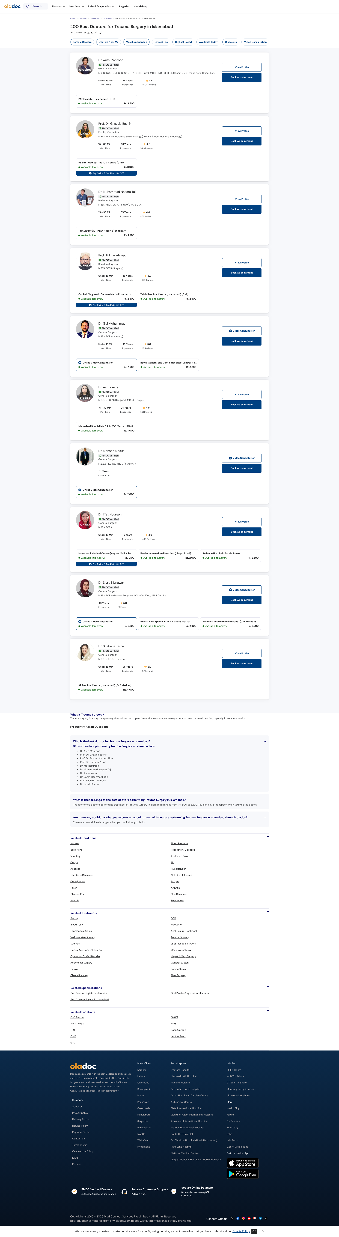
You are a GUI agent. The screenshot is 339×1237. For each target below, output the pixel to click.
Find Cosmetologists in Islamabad (89, 999)
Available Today (208, 41)
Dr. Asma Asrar (109, 387)
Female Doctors (82, 41)
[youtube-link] (249, 1219)
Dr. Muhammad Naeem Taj (117, 192)
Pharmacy (232, 1127)
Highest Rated (183, 41)
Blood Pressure (179, 843)
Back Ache (76, 849)
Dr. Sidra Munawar (111, 582)
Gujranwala (143, 1108)
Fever (73, 887)
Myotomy (176, 924)
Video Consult (244, 330)
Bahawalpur (144, 1127)
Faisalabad (143, 1114)
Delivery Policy (80, 1119)
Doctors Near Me (108, 41)
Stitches (75, 943)
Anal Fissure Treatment (184, 931)
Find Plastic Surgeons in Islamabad (190, 993)
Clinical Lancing (79, 975)
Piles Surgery (178, 975)
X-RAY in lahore (235, 1076)
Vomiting (75, 856)
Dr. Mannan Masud (111, 451)
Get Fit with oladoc (237, 1146)
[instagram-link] (243, 1219)
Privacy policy (80, 1112)
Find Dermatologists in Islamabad (89, 993)
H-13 (173, 1023)
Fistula (74, 969)
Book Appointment (242, 77)
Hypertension (178, 868)
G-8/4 (174, 1017)
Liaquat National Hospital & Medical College (196, 1159)
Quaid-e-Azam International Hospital (192, 1114)
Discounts (231, 41)
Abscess (75, 868)
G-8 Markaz (77, 1017)
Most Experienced (136, 41)
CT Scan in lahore (237, 1082)
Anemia (74, 900)
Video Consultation (255, 41)
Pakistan (83, 18)
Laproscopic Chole (81, 931)
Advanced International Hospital (189, 1121)
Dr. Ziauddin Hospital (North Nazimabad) (194, 1140)
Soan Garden (178, 1029)
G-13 (73, 1036)
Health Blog (233, 1108)
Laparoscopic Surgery (183, 943)
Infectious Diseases (81, 875)
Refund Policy (80, 1125)
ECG (173, 918)
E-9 (72, 1029)
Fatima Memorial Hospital (185, 1089)
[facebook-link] (238, 1219)
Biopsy (74, 918)
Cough (74, 862)
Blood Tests (77, 924)
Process (76, 1164)
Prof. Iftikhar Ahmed (112, 255)
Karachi (141, 1069)
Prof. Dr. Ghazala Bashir (114, 124)
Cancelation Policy (82, 1151)
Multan (141, 1095)
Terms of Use (79, 1144)
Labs (229, 1134)
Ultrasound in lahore (238, 1095)
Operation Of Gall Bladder (85, 956)
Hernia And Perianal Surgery (86, 950)
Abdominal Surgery (81, 962)
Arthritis (175, 887)
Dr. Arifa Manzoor (110, 60)
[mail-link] (255, 1219)
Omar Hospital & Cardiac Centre (189, 1095)
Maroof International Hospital (187, 1127)
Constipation (77, 881)
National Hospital (180, 1082)
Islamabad (94, 18)
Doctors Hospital (180, 1069)
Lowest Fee (161, 41)
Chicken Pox (77, 894)
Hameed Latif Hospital (184, 1076)
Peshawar (142, 1102)
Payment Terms (81, 1132)
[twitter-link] (232, 1219)
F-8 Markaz (77, 1023)
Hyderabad (143, 1146)
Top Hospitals (178, 1063)
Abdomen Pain (179, 856)
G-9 (72, 1042)
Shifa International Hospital (186, 1108)
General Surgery (180, 962)
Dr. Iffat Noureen (109, 514)
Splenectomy (178, 969)
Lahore (141, 1076)
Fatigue (175, 881)
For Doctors (233, 1121)
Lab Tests (232, 1140)
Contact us (78, 1138)
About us (77, 1106)
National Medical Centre (184, 1153)
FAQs (75, 1157)
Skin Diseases (178, 894)
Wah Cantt (143, 1140)
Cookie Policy (241, 1231)
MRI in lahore (234, 1069)
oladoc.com (122, 1221)
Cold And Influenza (181, 875)
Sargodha (142, 1121)
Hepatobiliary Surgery (183, 956)
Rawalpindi (143, 1089)
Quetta (141, 1134)
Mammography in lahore (241, 1089)
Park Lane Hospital (181, 1146)
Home (72, 18)
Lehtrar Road (178, 1036)
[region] (170, 42)
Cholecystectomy (181, 950)
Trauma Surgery (180, 937)
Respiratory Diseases (183, 849)
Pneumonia (177, 900)
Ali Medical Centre (181, 1102)
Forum (230, 1114)
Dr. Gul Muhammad (112, 323)
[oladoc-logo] (12, 6)
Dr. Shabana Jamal (111, 646)
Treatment (108, 18)
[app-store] (243, 1163)
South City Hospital (182, 1134)
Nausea (74, 843)
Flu (172, 862)
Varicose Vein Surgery (82, 937)
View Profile (242, 67)
